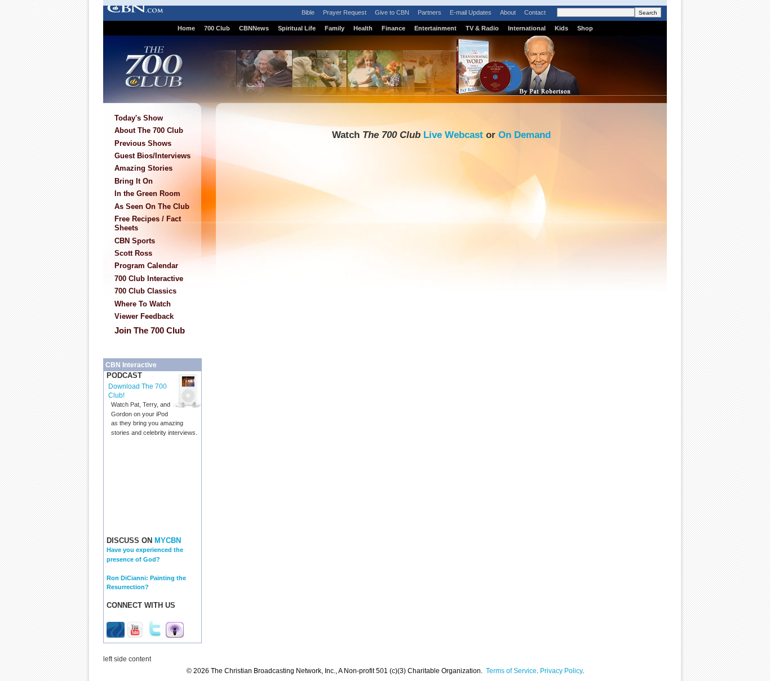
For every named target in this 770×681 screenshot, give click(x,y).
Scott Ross (133, 253)
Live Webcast (453, 135)
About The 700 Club (148, 130)
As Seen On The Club (151, 206)
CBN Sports (134, 241)
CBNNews (254, 28)
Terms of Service (511, 671)
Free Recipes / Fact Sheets (147, 223)
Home (186, 28)
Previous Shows (142, 143)
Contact (535, 12)
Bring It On (133, 181)
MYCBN (167, 540)
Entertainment (435, 28)
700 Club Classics (145, 291)
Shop (585, 28)
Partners (429, 12)
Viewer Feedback (144, 316)
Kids (561, 28)
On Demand (524, 135)
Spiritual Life (297, 28)
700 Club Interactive (148, 278)
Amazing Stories (143, 168)
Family (334, 28)
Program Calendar (146, 265)
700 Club (217, 28)
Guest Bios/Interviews (152, 156)
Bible (308, 12)
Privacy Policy (561, 671)
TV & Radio (482, 28)
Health (363, 28)
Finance (393, 28)
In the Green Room (147, 193)
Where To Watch (142, 304)
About (508, 12)
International (527, 28)
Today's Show (138, 118)
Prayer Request (344, 12)
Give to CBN (392, 12)
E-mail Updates (471, 12)
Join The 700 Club (149, 330)
